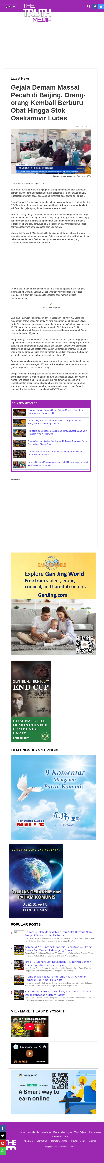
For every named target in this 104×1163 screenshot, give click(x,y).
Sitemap (93, 1141)
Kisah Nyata (66, 1132)
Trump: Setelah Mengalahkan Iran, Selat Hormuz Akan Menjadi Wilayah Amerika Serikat (58, 933)
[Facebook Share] (3, 1128)
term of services (59, 1141)
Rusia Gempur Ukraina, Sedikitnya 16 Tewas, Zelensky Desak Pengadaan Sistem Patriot (58, 993)
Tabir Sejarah (80, 1132)
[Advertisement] (52, 43)
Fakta (56, 1132)
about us (28, 1141)
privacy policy (78, 1141)
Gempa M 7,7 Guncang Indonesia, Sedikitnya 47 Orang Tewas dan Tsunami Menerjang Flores (58, 948)
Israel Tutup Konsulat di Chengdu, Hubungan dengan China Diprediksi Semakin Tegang (58, 963)
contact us (41, 1141)
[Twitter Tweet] (3, 1135)
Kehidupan (46, 1132)
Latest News (20, 78)
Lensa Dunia (33, 1132)
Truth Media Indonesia (66, 1146)
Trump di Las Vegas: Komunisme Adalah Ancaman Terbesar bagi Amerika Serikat (56, 978)
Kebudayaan (95, 1132)
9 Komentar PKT (60, 1136)
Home (22, 1132)
